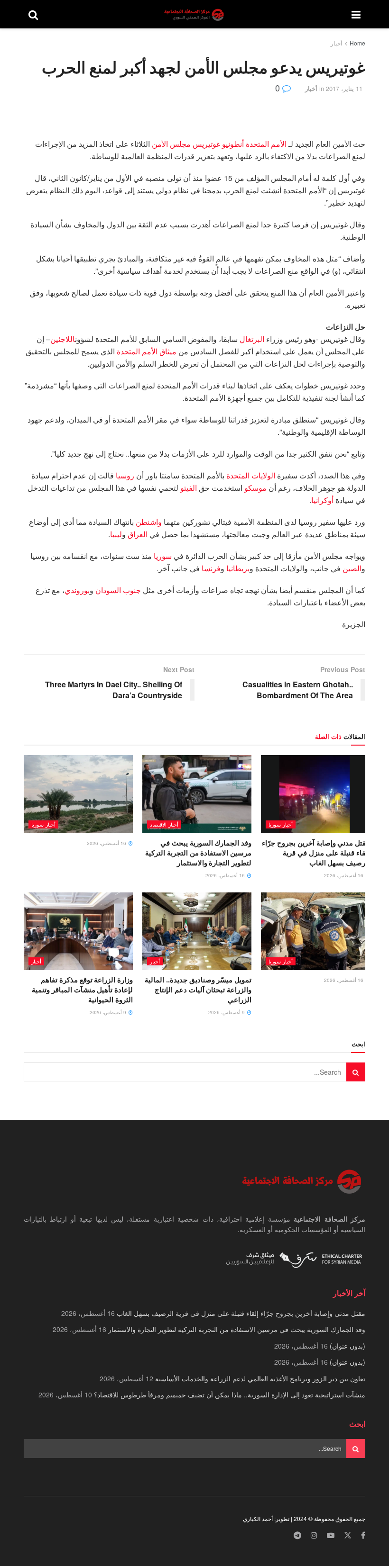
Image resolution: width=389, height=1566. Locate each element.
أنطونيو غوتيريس (218, 143)
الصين (352, 568)
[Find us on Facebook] (363, 1535)
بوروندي (77, 590)
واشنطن (149, 521)
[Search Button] (33, 14)
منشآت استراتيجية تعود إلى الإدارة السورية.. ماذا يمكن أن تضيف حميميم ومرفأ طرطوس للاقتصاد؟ (229, 1394)
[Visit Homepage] (195, 14)
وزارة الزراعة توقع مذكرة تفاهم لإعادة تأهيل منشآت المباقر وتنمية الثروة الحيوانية (82, 989)
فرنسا (211, 568)
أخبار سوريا (281, 824)
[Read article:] (78, 794)
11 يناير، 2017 (344, 88)
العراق (138, 534)
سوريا (163, 555)
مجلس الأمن (171, 143)
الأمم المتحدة (266, 143)
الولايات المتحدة (250, 475)
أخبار (336, 43)
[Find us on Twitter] (348, 1535)
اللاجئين (62, 338)
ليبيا (116, 534)
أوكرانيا (322, 500)
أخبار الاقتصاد (164, 824)
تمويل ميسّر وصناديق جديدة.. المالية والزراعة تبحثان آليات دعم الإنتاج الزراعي (198, 989)
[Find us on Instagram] (314, 1535)
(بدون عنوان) (347, 1345)
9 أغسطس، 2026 (227, 1012)
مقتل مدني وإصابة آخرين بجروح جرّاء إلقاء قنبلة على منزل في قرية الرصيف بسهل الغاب (316, 852)
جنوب (131, 590)
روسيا (125, 475)
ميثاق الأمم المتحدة (146, 351)
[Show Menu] (356, 14)
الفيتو (188, 487)
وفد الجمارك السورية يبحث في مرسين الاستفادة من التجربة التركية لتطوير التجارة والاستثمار (198, 852)
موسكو (255, 487)
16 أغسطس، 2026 (344, 875)
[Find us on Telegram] (297, 1535)
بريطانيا (238, 568)
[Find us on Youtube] (330, 1535)
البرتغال (252, 338)
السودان (108, 590)
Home (357, 43)
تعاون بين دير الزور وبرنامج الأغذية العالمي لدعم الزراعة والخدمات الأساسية (260, 1378)
